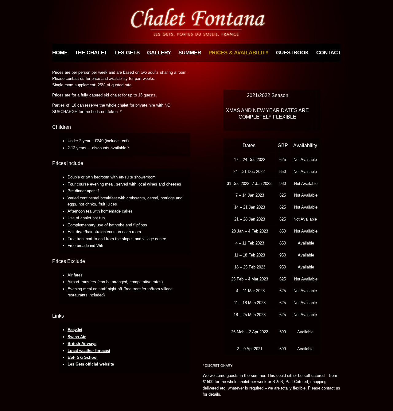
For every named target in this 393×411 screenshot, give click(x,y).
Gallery (159, 53)
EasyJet (75, 329)
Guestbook (292, 53)
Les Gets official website (91, 364)
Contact (328, 53)
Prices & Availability (238, 53)
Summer (189, 53)
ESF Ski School (83, 357)
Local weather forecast (89, 350)
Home (60, 53)
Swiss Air (77, 337)
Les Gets (127, 53)
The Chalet (91, 53)
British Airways (82, 343)
